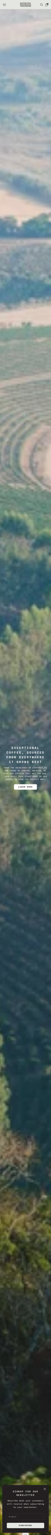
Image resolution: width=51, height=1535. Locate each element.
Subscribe (25, 1525)
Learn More (25, 786)
